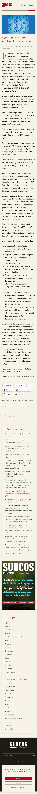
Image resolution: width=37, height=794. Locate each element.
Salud (7, 708)
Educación (8, 669)
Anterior (6, 407)
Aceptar (18, 778)
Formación (8, 683)
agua (3, 400)
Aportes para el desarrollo (14, 637)
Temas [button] (30, 5)
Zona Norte (9, 729)
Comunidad (9, 651)
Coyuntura (8, 654)
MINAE (8, 400)
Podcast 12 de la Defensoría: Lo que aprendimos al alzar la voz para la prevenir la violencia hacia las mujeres (18, 547)
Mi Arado (8, 693)
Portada (24, 5)
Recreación (8, 704)
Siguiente (31, 407)
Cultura (7, 658)
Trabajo (7, 722)
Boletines (8, 644)
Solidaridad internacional (14, 718)
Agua (26, 46)
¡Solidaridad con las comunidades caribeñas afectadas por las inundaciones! (17, 448)
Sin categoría (9, 715)
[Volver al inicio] (7, 5)
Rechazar (18, 783)
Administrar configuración (18, 788)
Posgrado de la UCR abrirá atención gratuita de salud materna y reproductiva (17, 474)
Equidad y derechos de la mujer (16, 679)
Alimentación (9, 630)
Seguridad (8, 711)
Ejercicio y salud (10, 672)
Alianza (7, 626)
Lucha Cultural (10, 686)
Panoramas (9, 697)
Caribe (7, 647)
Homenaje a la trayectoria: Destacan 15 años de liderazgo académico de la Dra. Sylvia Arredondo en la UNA (18, 519)
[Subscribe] (33, 755)
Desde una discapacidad (13, 553)
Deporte (7, 662)
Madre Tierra (6, 48)
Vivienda (8, 725)
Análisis (8, 633)
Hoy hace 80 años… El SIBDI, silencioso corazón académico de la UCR (17, 493)
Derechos (32, 46)
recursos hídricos (27, 400)
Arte (6, 640)
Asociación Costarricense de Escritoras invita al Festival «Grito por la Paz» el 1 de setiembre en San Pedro (18, 539)
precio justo (16, 400)
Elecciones (8, 676)
